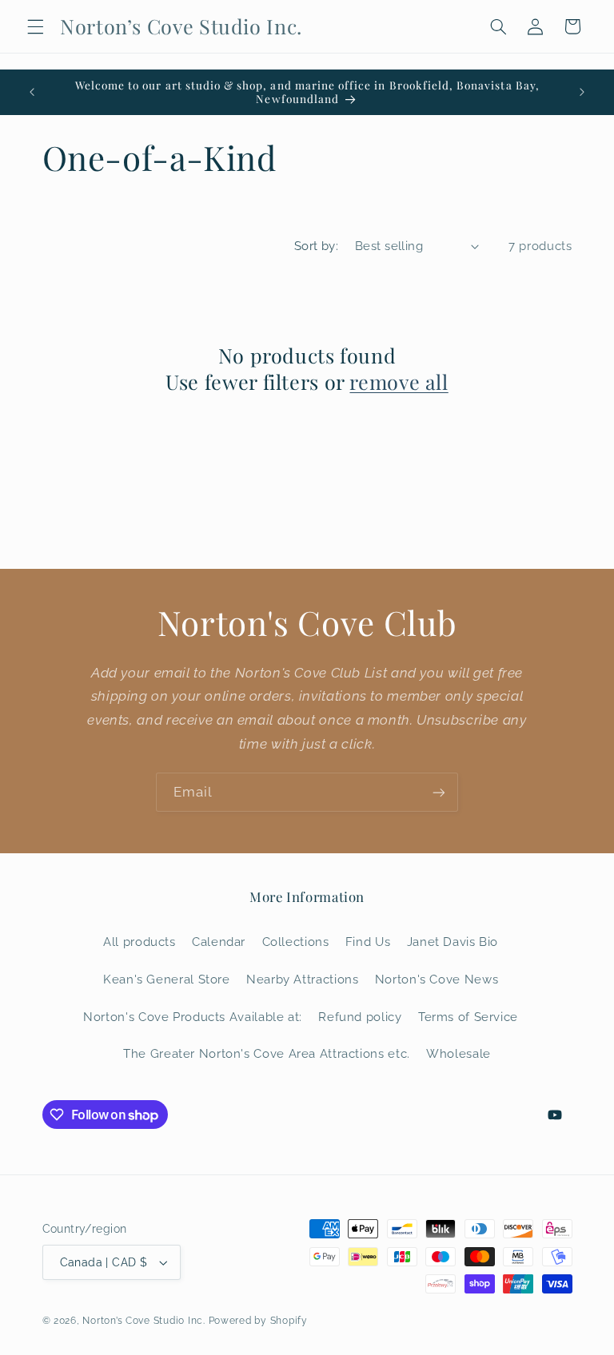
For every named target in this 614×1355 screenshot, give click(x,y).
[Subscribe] (439, 792)
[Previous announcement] (32, 91)
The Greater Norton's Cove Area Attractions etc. (266, 1053)
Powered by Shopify (258, 1320)
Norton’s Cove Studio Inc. (143, 1320)
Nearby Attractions (302, 979)
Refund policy (359, 1016)
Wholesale (458, 1053)
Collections (295, 941)
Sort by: (316, 245)
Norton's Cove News (436, 979)
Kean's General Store (166, 979)
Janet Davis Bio (452, 941)
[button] (35, 26)
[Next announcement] (582, 91)
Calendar (218, 941)
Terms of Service (468, 1016)
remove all (398, 382)
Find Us (367, 941)
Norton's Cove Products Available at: (192, 1016)
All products (139, 941)
